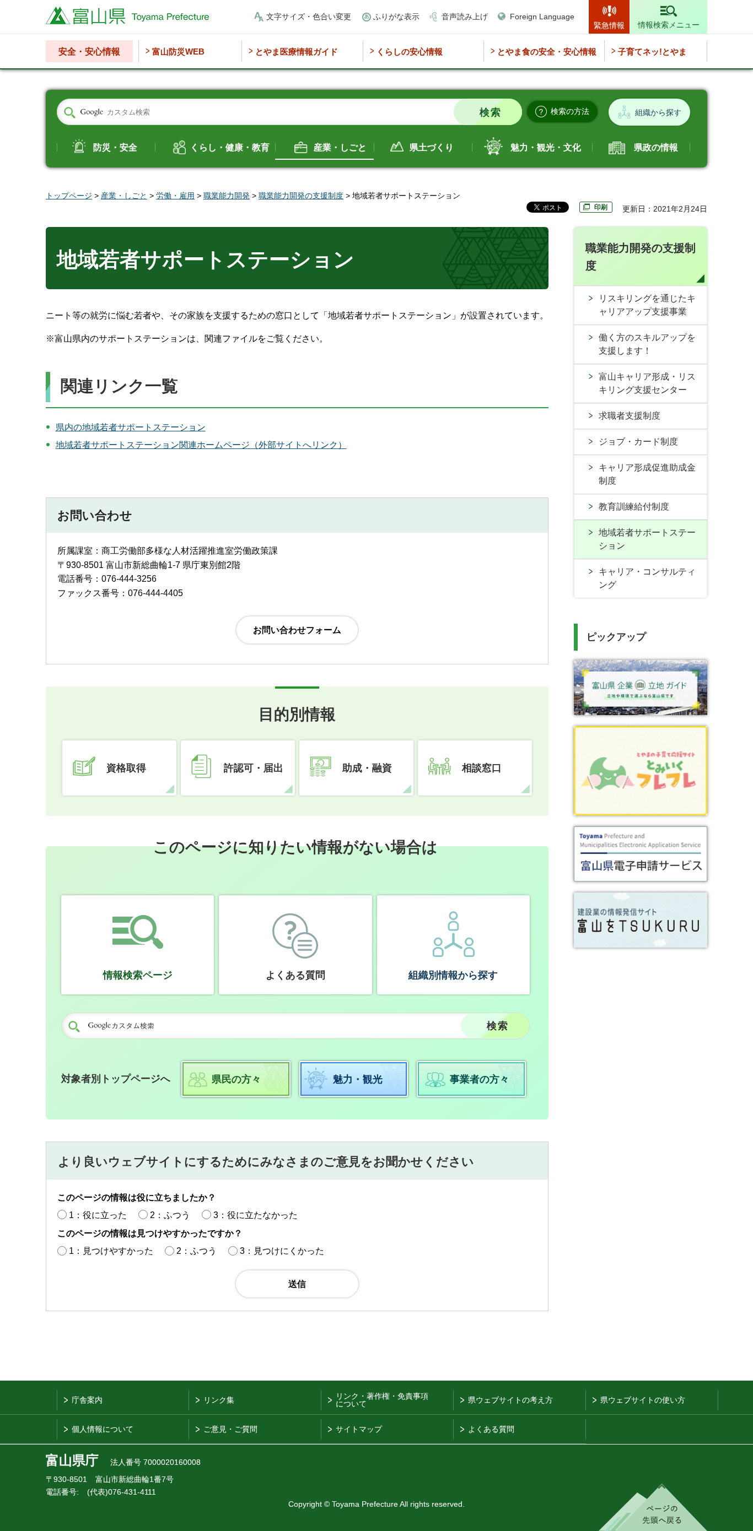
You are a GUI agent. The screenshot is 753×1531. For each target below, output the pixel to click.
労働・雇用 (175, 195)
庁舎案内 (87, 1399)
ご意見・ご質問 (230, 1429)
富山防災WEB (178, 51)
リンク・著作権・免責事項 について (382, 1400)
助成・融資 (367, 767)
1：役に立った (98, 1215)
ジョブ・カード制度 (638, 441)
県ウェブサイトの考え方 (510, 1399)
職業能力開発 (226, 195)
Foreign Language (542, 16)
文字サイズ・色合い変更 (308, 16)
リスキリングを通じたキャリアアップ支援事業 (647, 305)
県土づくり (432, 147)
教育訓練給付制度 (634, 506)
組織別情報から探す (453, 975)
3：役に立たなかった (255, 1215)
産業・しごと (340, 147)
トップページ (69, 195)
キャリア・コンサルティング (647, 578)
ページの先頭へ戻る (653, 1507)
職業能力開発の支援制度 (301, 195)
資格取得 (126, 767)
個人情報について (102, 1429)
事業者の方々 (479, 1079)
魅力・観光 (358, 1079)
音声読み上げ (465, 16)
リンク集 (218, 1399)
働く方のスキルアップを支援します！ (647, 344)
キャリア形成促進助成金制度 (647, 474)
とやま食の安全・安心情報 (546, 51)
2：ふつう (170, 1215)
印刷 (600, 207)
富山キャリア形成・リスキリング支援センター (647, 383)
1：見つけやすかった (111, 1251)
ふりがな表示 (396, 16)
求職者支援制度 (629, 415)
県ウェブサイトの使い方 (642, 1399)
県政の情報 (656, 147)
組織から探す (658, 112)
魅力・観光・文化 (545, 147)
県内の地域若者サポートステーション (131, 427)
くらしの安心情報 (409, 51)
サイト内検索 (69, 112)
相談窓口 (482, 767)
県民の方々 (236, 1079)
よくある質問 (295, 975)
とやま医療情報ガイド (296, 51)
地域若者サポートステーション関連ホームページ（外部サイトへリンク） (201, 445)
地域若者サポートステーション (647, 539)
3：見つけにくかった (282, 1251)
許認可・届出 (253, 767)
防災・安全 (115, 147)
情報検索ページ (138, 975)
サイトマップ (359, 1429)
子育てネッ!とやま (652, 51)
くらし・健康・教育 (230, 147)
